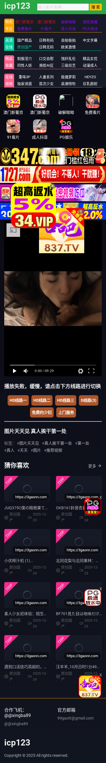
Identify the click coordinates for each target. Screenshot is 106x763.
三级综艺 (68, 65)
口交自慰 (46, 58)
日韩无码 (46, 47)
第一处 (83, 443)
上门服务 (66, 412)
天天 (24, 450)
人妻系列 (46, 77)
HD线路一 (18, 400)
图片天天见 (29, 443)
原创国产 (24, 47)
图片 (37, 450)
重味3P (24, 77)
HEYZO (90, 77)
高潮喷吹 (68, 84)
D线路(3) (88, 400)
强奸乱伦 (68, 58)
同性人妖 (24, 65)
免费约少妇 (42, 412)
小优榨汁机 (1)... (18, 560)
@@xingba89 (16, 724)
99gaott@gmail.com (75, 718)
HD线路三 (65, 400)
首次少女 (46, 84)
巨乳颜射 (90, 84)
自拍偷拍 (68, 40)
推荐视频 (54, 450)
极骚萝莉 (68, 77)
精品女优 (90, 58)
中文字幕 (90, 40)
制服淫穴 (24, 58)
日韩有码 (46, 40)
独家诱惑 (24, 84)
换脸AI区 (46, 65)
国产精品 (24, 40)
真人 (10, 450)
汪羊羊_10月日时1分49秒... (80, 666)
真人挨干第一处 (58, 443)
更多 (92, 466)
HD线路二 (42, 400)
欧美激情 (68, 47)
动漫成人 (90, 65)
